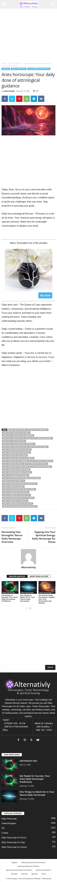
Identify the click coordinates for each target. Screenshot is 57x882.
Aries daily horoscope (38, 430)
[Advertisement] (28, 399)
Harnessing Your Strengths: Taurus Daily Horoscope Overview (12, 536)
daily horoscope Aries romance (15, 461)
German (24, 874)
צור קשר (40, 730)
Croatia (5, 833)
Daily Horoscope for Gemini (14, 847)
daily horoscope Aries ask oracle (16, 452)
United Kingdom (9, 823)
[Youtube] (38, 740)
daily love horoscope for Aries (15, 475)
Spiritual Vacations (43, 870)
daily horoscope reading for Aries (17, 472)
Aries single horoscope (12, 447)
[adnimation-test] (9, 765)
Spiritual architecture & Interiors (19, 870)
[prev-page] (26, 608)
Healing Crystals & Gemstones (33, 862)
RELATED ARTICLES (17, 576)
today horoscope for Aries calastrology (19, 484)
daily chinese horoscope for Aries (16, 450)
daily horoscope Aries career (15, 455)
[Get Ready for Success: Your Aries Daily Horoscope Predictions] (10, 587)
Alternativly (9, 91)
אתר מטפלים (10, 723)
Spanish (34, 874)
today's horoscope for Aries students (18, 498)
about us (39, 723)
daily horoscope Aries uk (13, 464)
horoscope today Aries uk (13, 481)
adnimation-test (28, 760)
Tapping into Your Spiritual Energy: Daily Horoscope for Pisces (43, 536)
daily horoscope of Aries (41, 467)
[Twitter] (12, 99)
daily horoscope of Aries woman (16, 469)
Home (4, 63)
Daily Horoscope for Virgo (13, 842)
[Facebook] (5, 99)
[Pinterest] (19, 99)
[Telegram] (34, 99)
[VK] (41, 99)
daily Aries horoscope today (35, 447)
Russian (14, 874)
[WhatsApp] (26, 99)
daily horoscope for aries (36, 464)
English (6, 69)
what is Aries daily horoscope (15, 501)
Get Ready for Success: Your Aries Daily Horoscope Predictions (9, 598)
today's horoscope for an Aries (15, 492)
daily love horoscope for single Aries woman (21, 478)
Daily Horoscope (15, 63)
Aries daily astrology (18, 430)
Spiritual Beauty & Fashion (28, 866)
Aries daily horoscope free (14, 438)
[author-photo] (28, 556)
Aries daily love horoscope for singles (18, 444)
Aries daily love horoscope (14, 441)
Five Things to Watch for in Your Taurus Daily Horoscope (27, 598)
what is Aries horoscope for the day (17, 504)
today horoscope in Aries (13, 486)
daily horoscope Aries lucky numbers (18, 458)
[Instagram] (25, 740)
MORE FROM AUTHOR (39, 576)
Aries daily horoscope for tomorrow (18, 435)
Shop (43, 874)
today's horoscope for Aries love (16, 495)
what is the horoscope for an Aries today (19, 506)
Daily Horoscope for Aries (38, 69)
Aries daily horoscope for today (16, 433)
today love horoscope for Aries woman (19, 489)
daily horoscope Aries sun (41, 461)
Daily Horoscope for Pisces (14, 837)
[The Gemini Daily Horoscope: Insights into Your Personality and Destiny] (46, 587)
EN (3, 828)
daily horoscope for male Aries (15, 467)
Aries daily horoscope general (39, 438)
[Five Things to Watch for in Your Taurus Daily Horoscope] (28, 587)
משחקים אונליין (20, 726)
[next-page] (30, 608)
